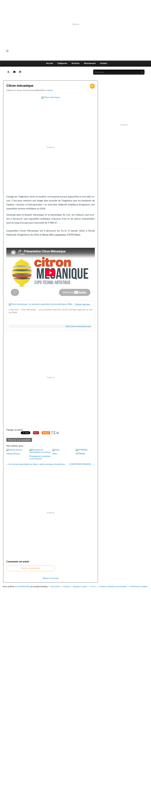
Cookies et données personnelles (113, 587)
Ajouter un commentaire (30, 568)
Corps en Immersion (55, 51)
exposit (49, 90)
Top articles (55, 587)
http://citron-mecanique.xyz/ (78, 326)
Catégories (62, 63)
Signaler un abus (80, 587)
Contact (103, 63)
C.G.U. (93, 587)
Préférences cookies (139, 587)
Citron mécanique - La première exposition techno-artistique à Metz (83, 304)
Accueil (49, 63)
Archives (75, 63)
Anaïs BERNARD (22, 587)
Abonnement (90, 63)
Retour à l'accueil (51, 578)
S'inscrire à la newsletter (19, 440)
